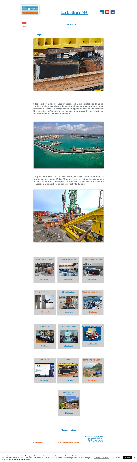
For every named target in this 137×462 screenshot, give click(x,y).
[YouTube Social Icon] (107, 12)
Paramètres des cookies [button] (101, 458)
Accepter (127, 458)
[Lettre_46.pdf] (24, 25)
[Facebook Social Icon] (113, 12)
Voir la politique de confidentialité (19, 459)
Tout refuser (116, 458)
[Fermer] (134, 457)
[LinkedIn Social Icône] (102, 12)
